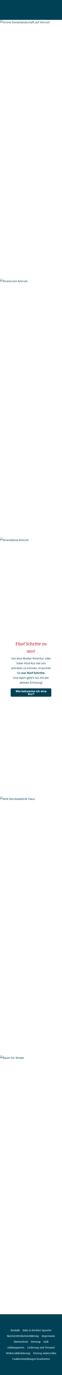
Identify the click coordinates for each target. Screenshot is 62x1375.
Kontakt (15, 1330)
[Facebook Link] (28, 1367)
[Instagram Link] (34, 1367)
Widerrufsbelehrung (18, 1353)
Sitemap (36, 1341)
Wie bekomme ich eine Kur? (31, 692)
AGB (45, 1341)
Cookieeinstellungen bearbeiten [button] (31, 1359)
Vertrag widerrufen (44, 1353)
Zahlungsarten (15, 1347)
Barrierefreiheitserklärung (23, 1336)
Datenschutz (21, 1341)
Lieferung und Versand (41, 1347)
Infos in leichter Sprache (37, 1330)
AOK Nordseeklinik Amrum (27, 10)
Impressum (48, 1336)
